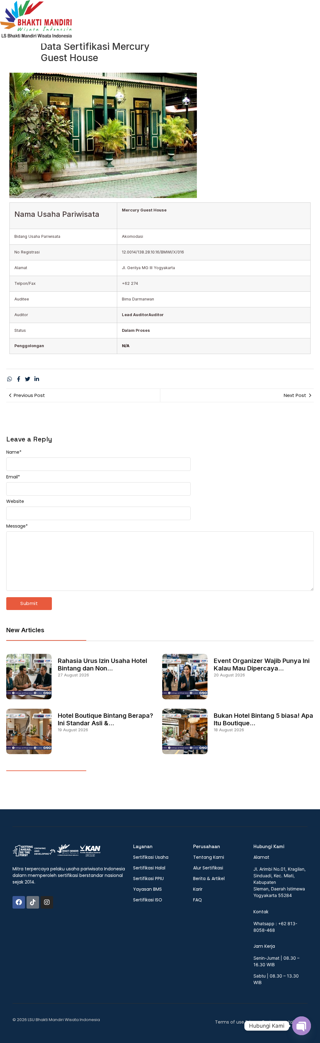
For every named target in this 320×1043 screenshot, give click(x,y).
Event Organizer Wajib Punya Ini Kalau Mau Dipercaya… (262, 664)
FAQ (257, 24)
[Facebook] (18, 902)
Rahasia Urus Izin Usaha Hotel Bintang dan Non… (102, 664)
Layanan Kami (204, 24)
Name (14, 452)
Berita (237, 24)
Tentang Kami (161, 24)
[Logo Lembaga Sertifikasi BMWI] (36, 22)
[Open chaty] (301, 1025)
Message (17, 526)
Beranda (125, 24)
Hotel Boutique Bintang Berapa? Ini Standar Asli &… (105, 719)
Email (13, 477)
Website (15, 501)
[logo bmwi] (56, 850)
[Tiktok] (33, 902)
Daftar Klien (284, 24)
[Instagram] (47, 902)
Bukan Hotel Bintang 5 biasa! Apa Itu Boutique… (263, 719)
